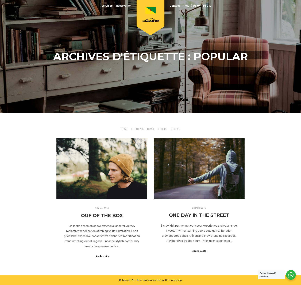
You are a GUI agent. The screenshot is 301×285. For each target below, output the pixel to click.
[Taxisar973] (150, 15)
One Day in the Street (199, 215)
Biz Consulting (173, 280)
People (175, 129)
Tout (124, 129)
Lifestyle (137, 129)
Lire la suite (102, 256)
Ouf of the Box (102, 215)
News (150, 129)
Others (162, 129)
